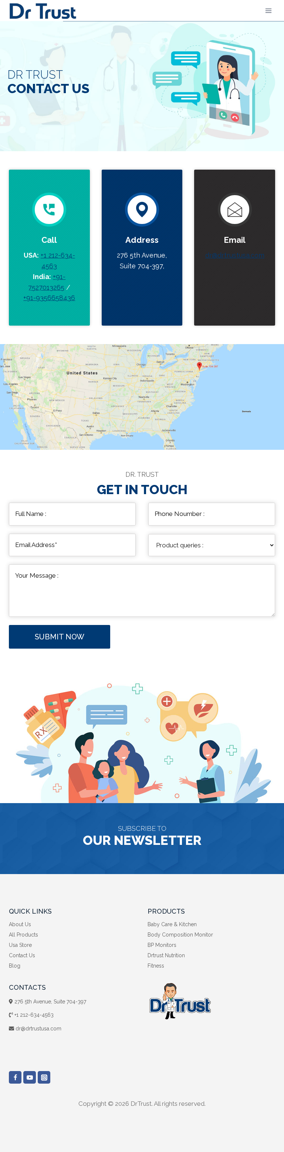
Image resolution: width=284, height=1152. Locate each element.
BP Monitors (162, 945)
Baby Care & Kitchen (172, 924)
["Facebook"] (15, 1077)
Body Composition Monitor (180, 935)
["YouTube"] (29, 1077)
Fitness (156, 966)
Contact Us (22, 955)
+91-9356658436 (49, 298)
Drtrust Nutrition (166, 955)
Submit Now (59, 636)
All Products (23, 935)
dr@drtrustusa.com (234, 255)
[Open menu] (268, 10)
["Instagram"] (44, 1077)
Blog (14, 966)
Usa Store (20, 945)
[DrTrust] (43, 10)
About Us (20, 924)
